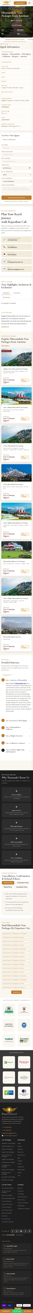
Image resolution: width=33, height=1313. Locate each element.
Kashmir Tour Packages (8, 1169)
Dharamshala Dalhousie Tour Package (14, 561)
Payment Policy (8, 882)
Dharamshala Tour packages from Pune (13, 941)
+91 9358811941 (7, 1127)
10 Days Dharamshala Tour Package (13, 446)
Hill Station (5, 1216)
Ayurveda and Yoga (7, 1210)
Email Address (5, 158)
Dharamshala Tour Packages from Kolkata (13, 964)
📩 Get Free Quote (16, 20)
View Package (24, 380)
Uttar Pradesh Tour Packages (7, 1155)
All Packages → (5, 346)
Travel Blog (21, 1194)
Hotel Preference (6, 178)
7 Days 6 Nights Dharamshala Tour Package (15, 523)
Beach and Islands (7, 1213)
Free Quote (6, 1311)
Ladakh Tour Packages (8, 1159)
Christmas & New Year (8, 1222)
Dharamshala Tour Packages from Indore (13, 972)
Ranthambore (21, 1155)
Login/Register (20, 3)
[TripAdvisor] (29, 1231)
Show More (16, 992)
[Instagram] (17, 1231)
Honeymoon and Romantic (6, 1191)
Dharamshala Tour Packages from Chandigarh (15, 933)
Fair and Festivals (6, 1207)
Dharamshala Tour (20, 683)
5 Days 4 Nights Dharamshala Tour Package (15, 407)
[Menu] (29, 3)
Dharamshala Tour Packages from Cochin (13, 983)
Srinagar (20, 1161)
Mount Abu (20, 1152)
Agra (19, 1158)
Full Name (4, 145)
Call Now (28, 1311)
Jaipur (19, 1143)
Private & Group (6, 1219)
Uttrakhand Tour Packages (6, 1166)
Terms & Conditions (23, 1203)
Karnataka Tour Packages (8, 1177)
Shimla (19, 1164)
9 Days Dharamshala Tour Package (13, 484)
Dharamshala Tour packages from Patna (13, 945)
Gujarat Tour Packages (8, 1152)
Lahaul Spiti (21, 1167)
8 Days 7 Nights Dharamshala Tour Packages (16, 598)
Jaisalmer (20, 1149)
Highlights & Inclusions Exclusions (14, 39)
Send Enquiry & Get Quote (16, 197)
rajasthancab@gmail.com (9, 1133)
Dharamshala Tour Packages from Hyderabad (14, 976)
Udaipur (20, 1146)
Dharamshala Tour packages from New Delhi (14, 949)
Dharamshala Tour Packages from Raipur (13, 937)
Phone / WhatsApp (7, 151)
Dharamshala (21, 1169)
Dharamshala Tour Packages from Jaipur (13, 968)
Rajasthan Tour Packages (8, 1143)
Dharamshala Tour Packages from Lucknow (14, 960)
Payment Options (22, 1197)
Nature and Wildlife (7, 1195)
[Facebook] (12, 1231)
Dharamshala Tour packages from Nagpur (13, 952)
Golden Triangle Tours (8, 1146)
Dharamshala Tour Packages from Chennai (14, 987)
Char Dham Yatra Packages (6, 1173)
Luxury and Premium (7, 1204)
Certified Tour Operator (24, 1208)
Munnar (20, 1172)
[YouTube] (21, 1231)
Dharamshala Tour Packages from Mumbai (14, 956)
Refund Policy (8, 887)
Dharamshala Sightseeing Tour (12, 637)
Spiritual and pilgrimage (8, 1198)
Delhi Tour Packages (7, 1149)
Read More (5, 327)
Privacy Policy (21, 1200)
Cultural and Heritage (7, 1188)
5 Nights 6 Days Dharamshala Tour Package (15, 369)
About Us (20, 1188)
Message (18, 1311)
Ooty (19, 1175)
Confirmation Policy (23, 882)
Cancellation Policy (21, 887)
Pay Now (17, 1308)
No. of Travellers (6, 171)
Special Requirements (8, 185)
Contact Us (21, 1191)
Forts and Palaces (6, 1201)
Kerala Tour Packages (7, 1180)
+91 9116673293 (7, 1130)
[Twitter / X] (25, 1231)
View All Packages (16, 25)
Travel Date (5, 165)
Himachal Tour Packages (8, 1162)
